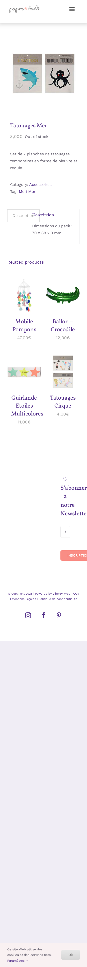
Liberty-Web (62, 593)
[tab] (23, 215)
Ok (70, 955)
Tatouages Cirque (62, 402)
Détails (17, 301)
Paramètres (16, 960)
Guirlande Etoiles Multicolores (27, 406)
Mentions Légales (24, 599)
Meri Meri (27, 191)
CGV (76, 593)
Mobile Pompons (24, 326)
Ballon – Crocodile (63, 326)
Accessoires (40, 184)
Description (23, 215)
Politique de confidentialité (57, 599)
